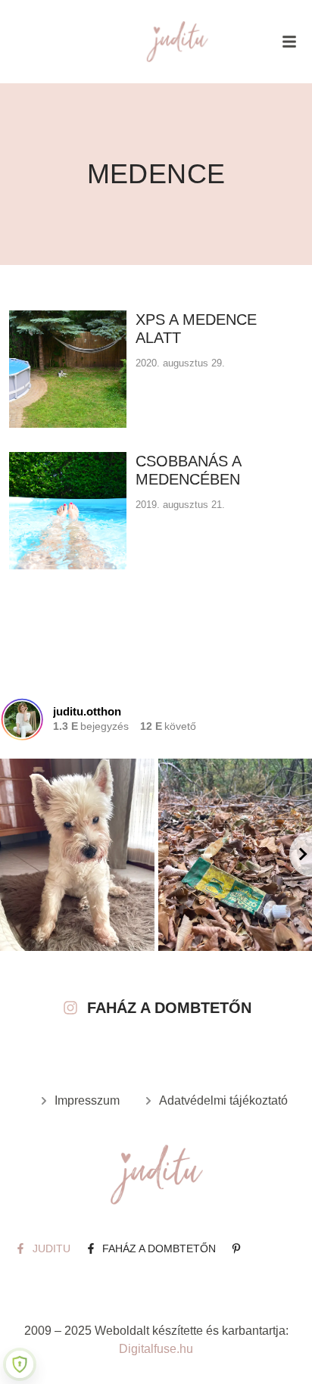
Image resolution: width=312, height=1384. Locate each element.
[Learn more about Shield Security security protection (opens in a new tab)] (20, 1364)
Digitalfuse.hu (156, 1348)
